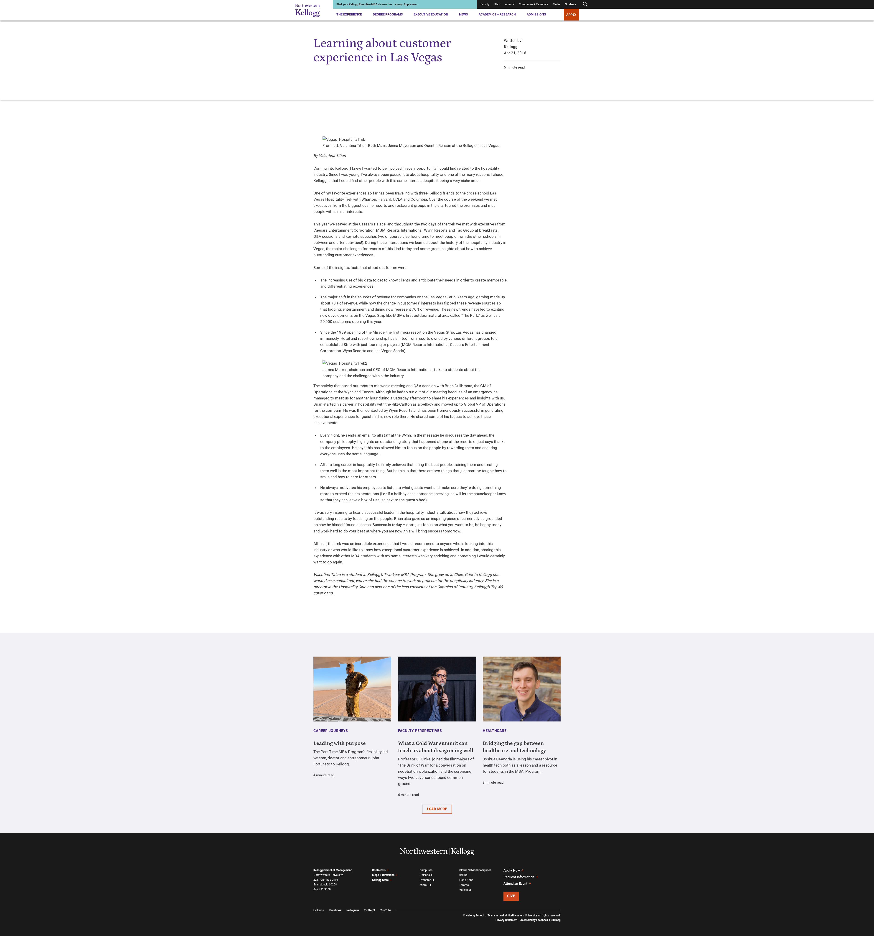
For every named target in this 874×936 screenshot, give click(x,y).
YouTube (385, 910)
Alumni (509, 4)
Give (511, 896)
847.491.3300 (322, 889)
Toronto (464, 885)
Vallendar (465, 889)
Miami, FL (426, 885)
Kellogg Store (380, 880)
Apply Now (511, 870)
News (463, 14)
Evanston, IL (427, 880)
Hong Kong (466, 880)
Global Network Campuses (475, 870)
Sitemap (556, 920)
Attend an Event (515, 884)
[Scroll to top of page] (566, 912)
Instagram (352, 910)
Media (556, 4)
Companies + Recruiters (533, 4)
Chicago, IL (426, 875)
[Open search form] (585, 4)
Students (570, 4)
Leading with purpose (339, 743)
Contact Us (379, 870)
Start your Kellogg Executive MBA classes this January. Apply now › (377, 4)
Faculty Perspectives (420, 731)
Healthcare (494, 731)
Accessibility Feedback (534, 920)
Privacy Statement (506, 920)
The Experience (349, 14)
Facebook (335, 910)
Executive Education (431, 14)
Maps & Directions (383, 875)
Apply (571, 14)
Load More (437, 809)
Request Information (518, 877)
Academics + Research (497, 14)
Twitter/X (369, 910)
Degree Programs (388, 14)
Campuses (426, 870)
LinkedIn (318, 910)
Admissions (536, 14)
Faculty (485, 4)
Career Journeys (330, 731)
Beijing (463, 875)
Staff (497, 4)
